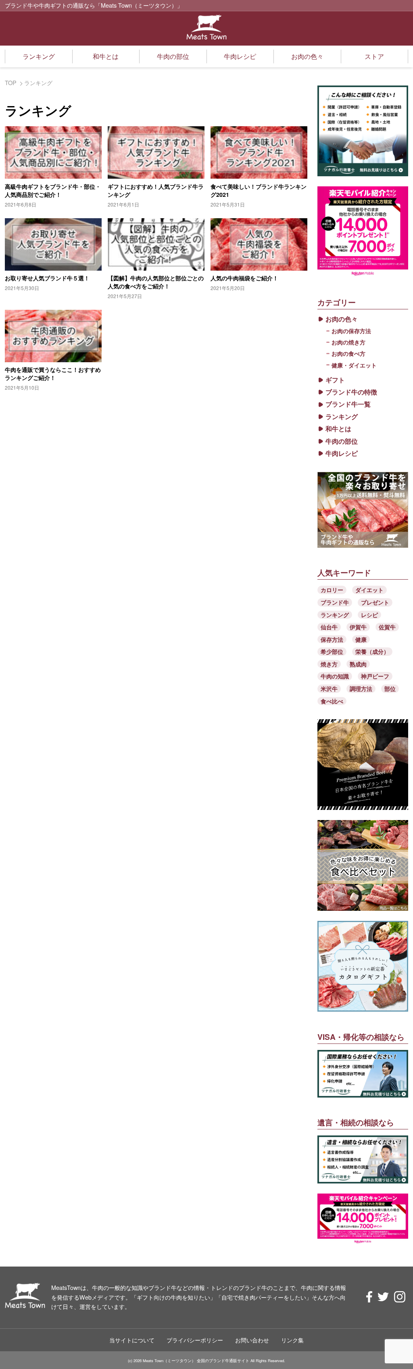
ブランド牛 (335, 602)
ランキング (39, 56)
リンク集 (292, 1340)
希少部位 (332, 651)
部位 (390, 688)
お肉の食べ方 (348, 353)
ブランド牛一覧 (348, 404)
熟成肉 (358, 664)
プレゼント (375, 602)
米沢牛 (329, 688)
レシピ (369, 615)
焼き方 (329, 664)
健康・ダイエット (354, 365)
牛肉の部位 (173, 56)
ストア (374, 56)
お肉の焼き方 (348, 342)
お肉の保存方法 (351, 331)
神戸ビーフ (375, 676)
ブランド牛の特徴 (351, 392)
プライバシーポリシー (195, 1340)
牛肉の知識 (335, 676)
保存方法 (332, 639)
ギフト (335, 380)
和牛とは (106, 56)
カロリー (332, 590)
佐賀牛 (387, 627)
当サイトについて (131, 1340)
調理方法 (361, 688)
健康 (361, 639)
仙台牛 (329, 627)
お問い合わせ (252, 1340)
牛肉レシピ (240, 56)
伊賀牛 (358, 627)
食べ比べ (332, 701)
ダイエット (369, 590)
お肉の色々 (307, 56)
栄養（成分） (372, 651)
